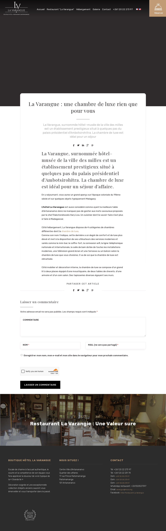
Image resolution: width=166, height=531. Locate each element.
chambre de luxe (69, 231)
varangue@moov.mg (124, 490)
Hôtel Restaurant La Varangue (132, 493)
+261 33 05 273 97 (122, 480)
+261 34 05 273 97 (122, 483)
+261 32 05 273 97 (122, 476)
